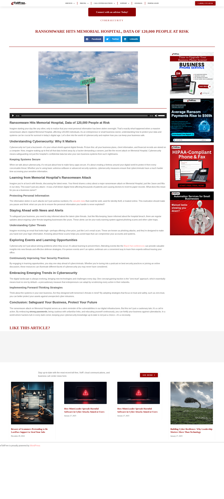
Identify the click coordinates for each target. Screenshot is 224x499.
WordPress (35, 445)
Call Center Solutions (103, 3)
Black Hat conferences (134, 246)
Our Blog (138, 3)
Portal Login (153, 3)
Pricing (83, 3)
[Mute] (156, 115)
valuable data (79, 201)
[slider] (161, 115)
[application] (88, 115)
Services (68, 3)
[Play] (13, 115)
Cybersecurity (112, 20)
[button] (93, 39)
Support (123, 3)
